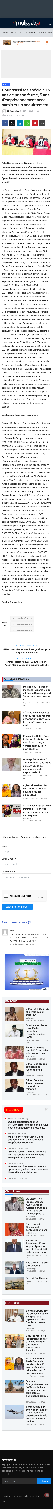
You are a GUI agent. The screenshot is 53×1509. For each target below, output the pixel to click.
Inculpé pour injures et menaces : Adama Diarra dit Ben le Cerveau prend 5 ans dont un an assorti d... (37, 693)
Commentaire (8, 871)
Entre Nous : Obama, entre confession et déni (36, 1227)
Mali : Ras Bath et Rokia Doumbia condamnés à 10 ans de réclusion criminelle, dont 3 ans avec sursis (35, 1365)
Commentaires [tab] (10, 836)
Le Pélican (30, 1018)
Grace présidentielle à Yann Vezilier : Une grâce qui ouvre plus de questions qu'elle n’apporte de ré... (37, 766)
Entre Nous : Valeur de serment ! (37, 1264)
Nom (4, 846)
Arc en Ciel (27, 775)
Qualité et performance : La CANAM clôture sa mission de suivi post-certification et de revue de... (28, 1124)
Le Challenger (31, 1233)
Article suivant (24, 658)
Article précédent (28, 646)
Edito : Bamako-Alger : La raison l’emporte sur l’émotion (35, 1084)
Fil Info (4, 32)
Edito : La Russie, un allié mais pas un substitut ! (37, 1011)
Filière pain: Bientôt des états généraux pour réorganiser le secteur (26, 651)
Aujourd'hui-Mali (29, 703)
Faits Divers (29, 32)
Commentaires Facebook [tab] (33, 837)
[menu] (3, 23)
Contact (5, 1501)
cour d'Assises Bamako (22, 618)
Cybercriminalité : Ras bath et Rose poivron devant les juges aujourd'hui (35, 790)
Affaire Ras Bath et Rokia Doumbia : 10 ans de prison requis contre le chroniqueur (37, 810)
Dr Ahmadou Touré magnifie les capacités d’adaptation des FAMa (36, 1031)
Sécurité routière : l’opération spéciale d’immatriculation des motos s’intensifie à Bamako (37, 1343)
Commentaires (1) (17, 922)
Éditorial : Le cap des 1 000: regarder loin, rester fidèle (37, 1050)
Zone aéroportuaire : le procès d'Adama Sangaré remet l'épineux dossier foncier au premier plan (37, 1318)
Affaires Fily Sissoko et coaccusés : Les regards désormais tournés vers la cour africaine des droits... (36, 719)
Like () (31, 944)
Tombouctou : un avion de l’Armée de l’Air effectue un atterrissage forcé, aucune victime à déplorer (37, 1414)
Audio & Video (45, 32)
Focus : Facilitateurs (37, 1278)
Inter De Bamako (32, 1056)
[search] (49, 23)
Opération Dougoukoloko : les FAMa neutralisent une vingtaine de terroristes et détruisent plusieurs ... (37, 1390)
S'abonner (44, 1481)
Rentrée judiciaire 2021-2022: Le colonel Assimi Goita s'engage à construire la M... (27, 663)
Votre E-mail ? (9, 858)
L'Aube (28, 1281)
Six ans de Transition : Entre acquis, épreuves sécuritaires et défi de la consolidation (36, 1246)
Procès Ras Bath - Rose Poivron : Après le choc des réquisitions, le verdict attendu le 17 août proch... (36, 742)
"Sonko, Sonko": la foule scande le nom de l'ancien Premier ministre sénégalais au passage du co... (27, 1154)
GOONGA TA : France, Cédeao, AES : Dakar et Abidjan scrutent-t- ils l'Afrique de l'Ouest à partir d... (37, 1206)
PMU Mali (16, 32)
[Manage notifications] (46, 1495)
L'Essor (26, 798)
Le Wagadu (30, 1328)
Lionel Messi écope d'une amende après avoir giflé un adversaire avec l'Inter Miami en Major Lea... (28, 1169)
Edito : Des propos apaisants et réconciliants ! (36, 1066)
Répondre (21, 944)
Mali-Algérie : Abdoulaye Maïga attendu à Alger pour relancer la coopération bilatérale (25, 1139)
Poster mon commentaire (17, 906)
